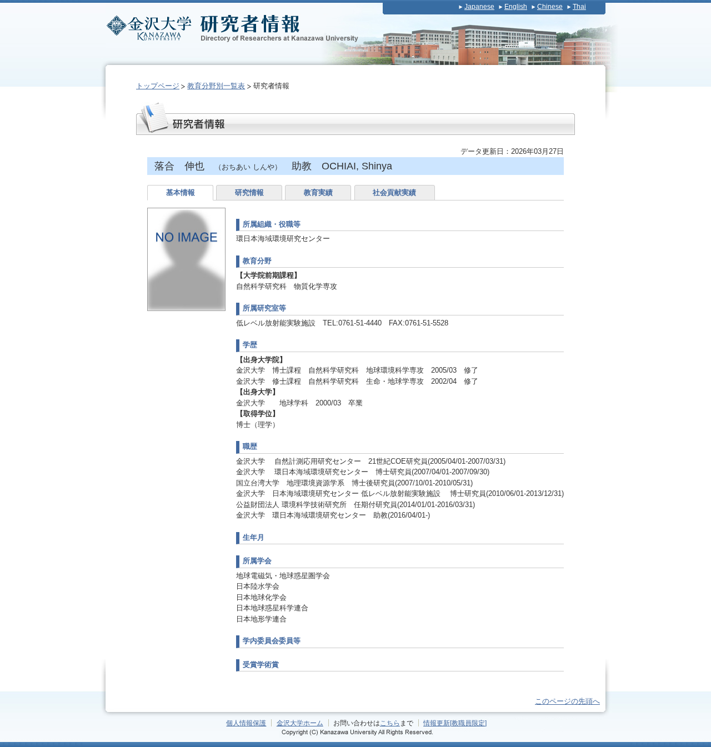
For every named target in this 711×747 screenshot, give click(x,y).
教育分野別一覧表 (216, 86)
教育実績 (318, 192)
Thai (579, 7)
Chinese (550, 7)
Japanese (479, 7)
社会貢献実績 (394, 192)
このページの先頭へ (567, 701)
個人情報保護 (246, 722)
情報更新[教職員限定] (455, 722)
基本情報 (180, 192)
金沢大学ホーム (300, 722)
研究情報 (249, 192)
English (515, 7)
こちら (390, 722)
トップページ (157, 86)
